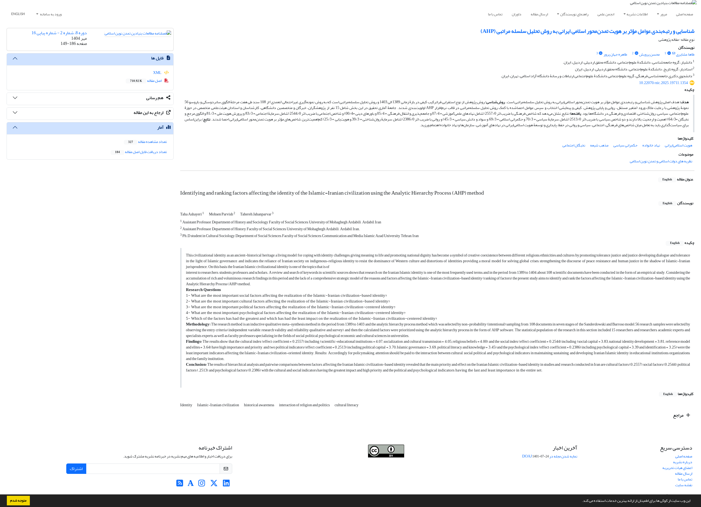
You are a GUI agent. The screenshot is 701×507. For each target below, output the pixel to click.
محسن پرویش (649, 54)
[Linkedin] (226, 484)
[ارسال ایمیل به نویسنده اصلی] (674, 53)
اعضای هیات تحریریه (677, 467)
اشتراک (76, 469)
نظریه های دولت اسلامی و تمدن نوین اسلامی (661, 161)
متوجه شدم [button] (18, 500)
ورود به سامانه (50, 14)
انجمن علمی (605, 14)
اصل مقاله (146, 80)
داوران (516, 14)
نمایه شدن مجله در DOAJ (549, 456)
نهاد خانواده (651, 145)
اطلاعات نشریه (637, 14)
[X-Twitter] (214, 484)
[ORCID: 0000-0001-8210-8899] (669, 53)
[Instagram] (202, 484)
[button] (580, 501)
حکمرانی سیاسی (625, 145)
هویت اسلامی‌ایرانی (678, 145)
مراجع (678, 415)
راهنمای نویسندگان (574, 14)
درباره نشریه (682, 462)
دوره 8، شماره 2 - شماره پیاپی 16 (59, 33)
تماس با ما (495, 14)
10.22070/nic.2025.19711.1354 (663, 83)
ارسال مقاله (539, 14)
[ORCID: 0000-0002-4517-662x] (636, 53)
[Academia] (190, 484)
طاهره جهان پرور (615, 54)
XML (157, 72)
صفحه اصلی (684, 14)
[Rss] (180, 484)
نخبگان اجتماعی (573, 145)
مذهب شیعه (599, 145)
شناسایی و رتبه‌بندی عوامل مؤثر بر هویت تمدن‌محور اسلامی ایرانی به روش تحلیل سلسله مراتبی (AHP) (587, 31)
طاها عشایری (685, 54)
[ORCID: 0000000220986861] (601, 53)
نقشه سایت (683, 485)
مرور (663, 14)
